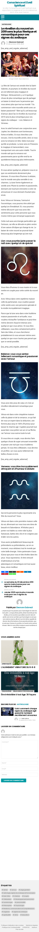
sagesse (6, 912)
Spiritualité (6, 664)
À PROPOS (26, 927)
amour (14, 890)
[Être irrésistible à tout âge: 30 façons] (19, 682)
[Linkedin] (27, 572)
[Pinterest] (4, 574)
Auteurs (34, 927)
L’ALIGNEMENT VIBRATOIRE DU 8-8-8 (18, 667)
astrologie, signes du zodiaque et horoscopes (19, 893)
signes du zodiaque (20, 912)
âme (16, 915)
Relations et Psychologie (23, 691)
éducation (25, 915)
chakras (17, 896)
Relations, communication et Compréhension (19, 909)
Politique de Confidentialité (11, 927)
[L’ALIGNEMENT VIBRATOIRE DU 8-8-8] (19, 652)
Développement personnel (24, 899)
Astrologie (22, 704)
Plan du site (19, 929)
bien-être (7, 896)
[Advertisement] (19, 811)
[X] (12, 572)
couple (26, 896)
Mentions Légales (32, 925)
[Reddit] (20, 572)
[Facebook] (4, 572)
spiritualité (7, 915)
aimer (6, 890)
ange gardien (25, 890)
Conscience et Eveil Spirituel (19, 4)
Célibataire (7, 899)
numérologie (8, 902)
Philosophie (6, 691)
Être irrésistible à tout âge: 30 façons (18, 694)
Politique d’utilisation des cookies (12, 925)
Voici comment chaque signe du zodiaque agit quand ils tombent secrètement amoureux (26, 712)
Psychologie (20, 905)
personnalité (21, 902)
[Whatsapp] (12, 574)
